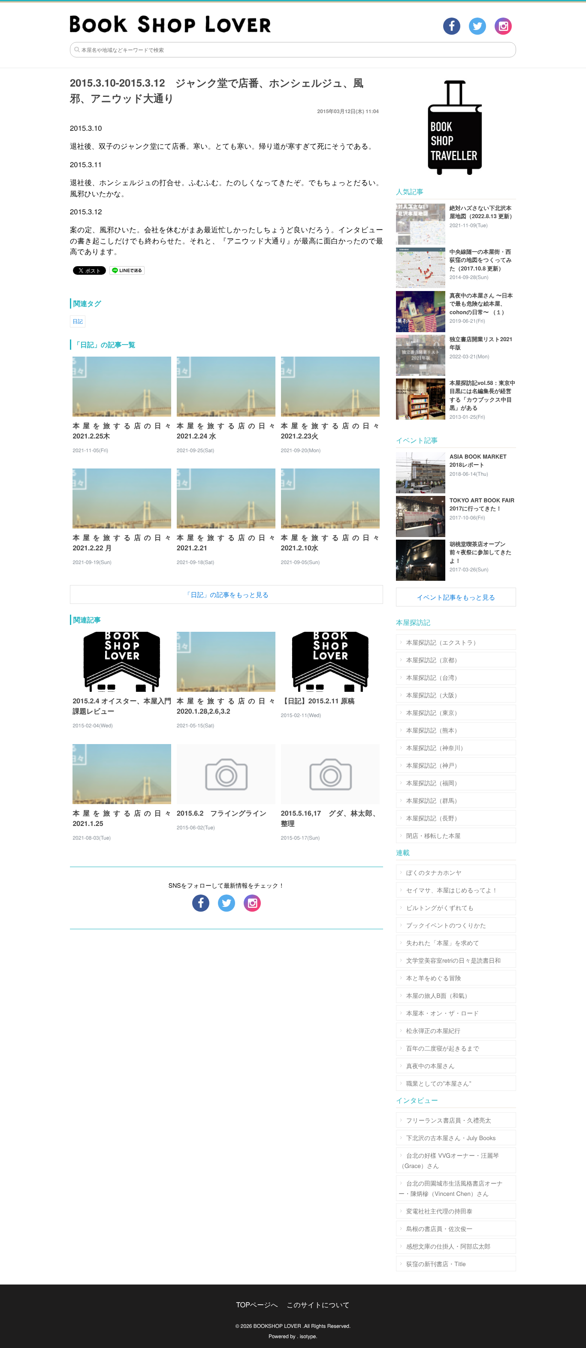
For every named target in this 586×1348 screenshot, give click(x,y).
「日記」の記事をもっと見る (226, 594)
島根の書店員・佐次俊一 (439, 1228)
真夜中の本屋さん (430, 1065)
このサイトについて (318, 1304)
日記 (77, 321)
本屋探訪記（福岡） (433, 782)
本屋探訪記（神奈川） (436, 747)
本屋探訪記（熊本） (433, 730)
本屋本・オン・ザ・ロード (442, 1013)
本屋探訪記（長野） (433, 818)
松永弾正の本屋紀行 (433, 1030)
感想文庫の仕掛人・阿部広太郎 (448, 1246)
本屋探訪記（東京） (433, 712)
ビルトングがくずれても (440, 907)
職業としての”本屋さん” (438, 1083)
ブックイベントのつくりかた (446, 925)
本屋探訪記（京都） (433, 659)
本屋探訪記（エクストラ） (442, 642)
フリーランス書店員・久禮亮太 (448, 1120)
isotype (308, 1336)
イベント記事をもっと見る (456, 597)
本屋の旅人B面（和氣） (438, 995)
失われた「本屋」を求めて (442, 942)
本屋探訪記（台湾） (433, 677)
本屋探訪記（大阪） (433, 695)
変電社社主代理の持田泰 (439, 1211)
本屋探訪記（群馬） (433, 800)
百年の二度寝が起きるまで (442, 1048)
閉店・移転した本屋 (433, 835)
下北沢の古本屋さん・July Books (451, 1137)
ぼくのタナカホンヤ (434, 872)
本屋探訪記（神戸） (433, 765)
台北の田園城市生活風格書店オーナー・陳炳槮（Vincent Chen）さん (451, 1188)
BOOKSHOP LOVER (277, 1326)
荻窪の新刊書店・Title (436, 1263)
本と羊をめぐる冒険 (433, 977)
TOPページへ (257, 1304)
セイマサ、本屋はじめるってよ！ (452, 890)
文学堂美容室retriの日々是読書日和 (453, 960)
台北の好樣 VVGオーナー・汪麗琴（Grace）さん (449, 1160)
